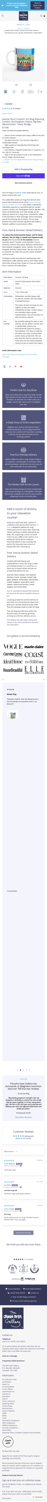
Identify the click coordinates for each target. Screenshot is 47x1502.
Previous (20, 24)
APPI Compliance (8, 1423)
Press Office (6, 1430)
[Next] (30, 85)
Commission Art (8, 1391)
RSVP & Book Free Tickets (37, 5)
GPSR (4, 1416)
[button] (7, 108)
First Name (6, 1498)
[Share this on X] (4, 366)
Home (19, 28)
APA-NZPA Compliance (10, 1420)
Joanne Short (7, 113)
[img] (9, 1160)
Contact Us (6, 1394)
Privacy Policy (7, 1406)
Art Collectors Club (9, 1379)
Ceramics (27, 28)
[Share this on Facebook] (10, 366)
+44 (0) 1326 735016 (17, 1341)
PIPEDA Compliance (9, 1425)
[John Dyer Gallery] (23, 15)
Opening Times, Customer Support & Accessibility (21, 1432)
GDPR (4, 1413)
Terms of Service (8, 1401)
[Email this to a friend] (21, 366)
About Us (5, 1384)
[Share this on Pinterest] (15, 366)
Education (6, 1396)
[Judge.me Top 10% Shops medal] (34, 1268)
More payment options (23, 183)
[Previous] (16, 85)
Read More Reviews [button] (23, 1233)
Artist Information (9, 354)
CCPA (4, 1418)
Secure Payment (8, 1411)
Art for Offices (7, 1389)
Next (28, 24)
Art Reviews (6, 1382)
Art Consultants (8, 1387)
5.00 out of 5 (29, 1136)
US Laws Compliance (10, 1428)
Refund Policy (7, 1408)
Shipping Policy (8, 1403)
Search (5, 1399)
